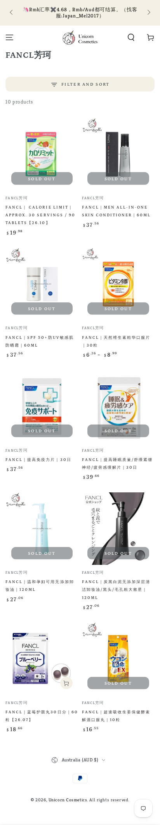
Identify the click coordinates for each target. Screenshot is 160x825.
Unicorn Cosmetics (68, 800)
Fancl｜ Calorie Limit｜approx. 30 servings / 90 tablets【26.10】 (40, 215)
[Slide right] (148, 13)
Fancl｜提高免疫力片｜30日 (38, 459)
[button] (131, 37)
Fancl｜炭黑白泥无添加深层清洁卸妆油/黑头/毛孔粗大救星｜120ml (116, 590)
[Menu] (9, 37)
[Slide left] (11, 13)
